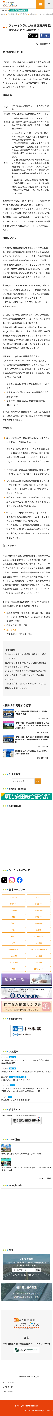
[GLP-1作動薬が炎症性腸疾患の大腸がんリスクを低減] (8, 713)
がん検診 (39, 962)
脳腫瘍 (38, 930)
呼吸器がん (39, 917)
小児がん (14, 936)
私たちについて (8, 1382)
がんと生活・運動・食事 (38, 949)
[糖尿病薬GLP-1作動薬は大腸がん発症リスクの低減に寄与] (8, 753)
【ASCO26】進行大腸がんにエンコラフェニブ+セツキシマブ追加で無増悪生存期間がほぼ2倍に (32, 725)
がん (13, 943)
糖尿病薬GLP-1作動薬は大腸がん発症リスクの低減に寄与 (31, 752)
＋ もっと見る (45, 1178)
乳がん (38, 897)
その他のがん (38, 936)
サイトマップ (8, 1387)
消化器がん (39, 904)
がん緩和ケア (13, 949)
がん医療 (39, 956)
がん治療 (39, 943)
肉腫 (13, 917)
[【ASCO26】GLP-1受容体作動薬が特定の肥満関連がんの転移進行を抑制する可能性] (8, 739)
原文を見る (11, 629)
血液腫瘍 (14, 910)
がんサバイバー (13, 897)
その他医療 (14, 962)
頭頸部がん (39, 923)
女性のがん (14, 904)
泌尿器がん (39, 910)
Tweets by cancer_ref (29, 1376)
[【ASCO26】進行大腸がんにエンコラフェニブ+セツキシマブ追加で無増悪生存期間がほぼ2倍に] (8, 725)
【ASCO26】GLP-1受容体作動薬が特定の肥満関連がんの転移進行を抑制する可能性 (32, 739)
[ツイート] (33, 36)
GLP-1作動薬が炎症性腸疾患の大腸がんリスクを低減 (31, 712)
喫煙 (13, 969)
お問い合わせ (8, 1391)
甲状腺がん (14, 930)
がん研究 (14, 956)
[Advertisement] (26, 837)
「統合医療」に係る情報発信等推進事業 (18, 1115)
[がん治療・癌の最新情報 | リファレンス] (9, 3)
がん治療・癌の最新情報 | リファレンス (38, 1410)
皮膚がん (14, 923)
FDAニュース (38, 969)
